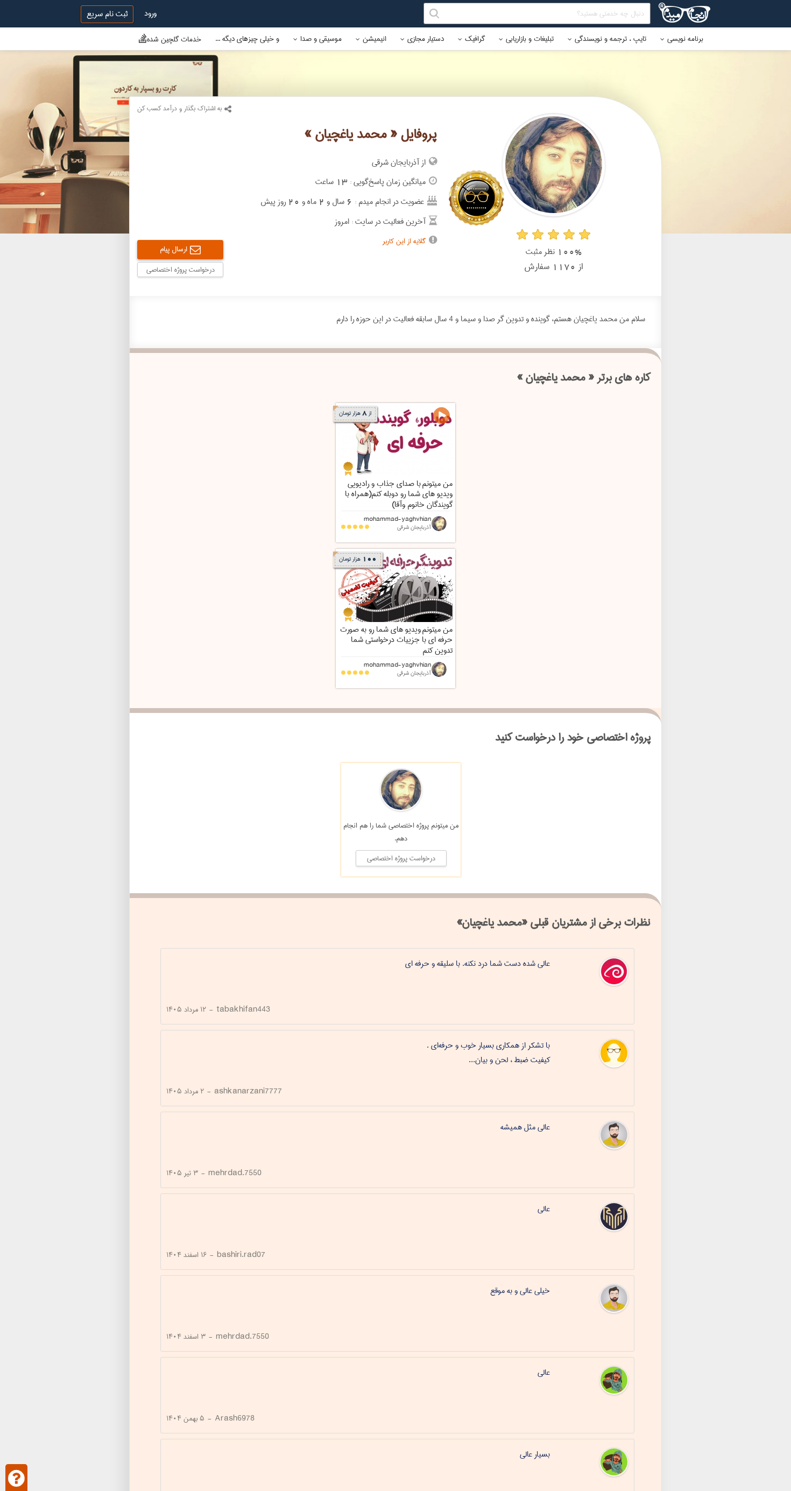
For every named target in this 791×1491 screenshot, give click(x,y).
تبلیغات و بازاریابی (530, 38)
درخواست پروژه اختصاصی (180, 269)
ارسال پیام (173, 249)
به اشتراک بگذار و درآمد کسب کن (179, 108)
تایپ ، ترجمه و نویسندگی (610, 38)
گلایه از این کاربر (404, 241)
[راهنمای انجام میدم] (16, 1477)
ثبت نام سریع (107, 14)
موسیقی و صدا (321, 38)
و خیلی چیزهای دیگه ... (247, 38)
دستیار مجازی (425, 38)
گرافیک (475, 38)
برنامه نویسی (685, 38)
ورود (150, 13)
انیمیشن (374, 38)
